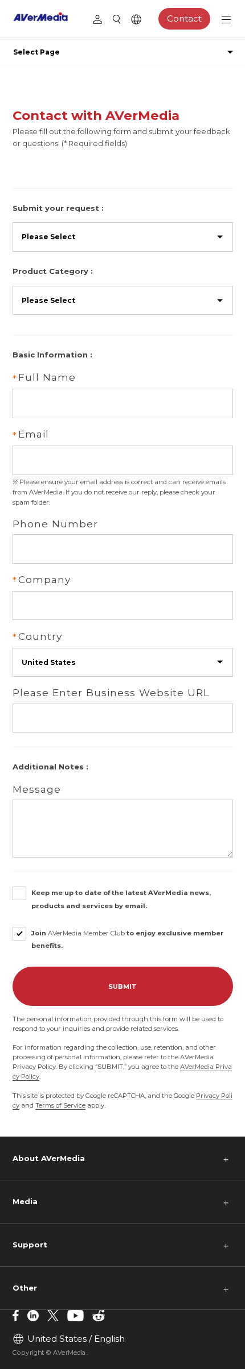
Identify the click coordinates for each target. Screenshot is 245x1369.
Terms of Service (60, 1105)
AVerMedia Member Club (86, 933)
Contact (184, 18)
